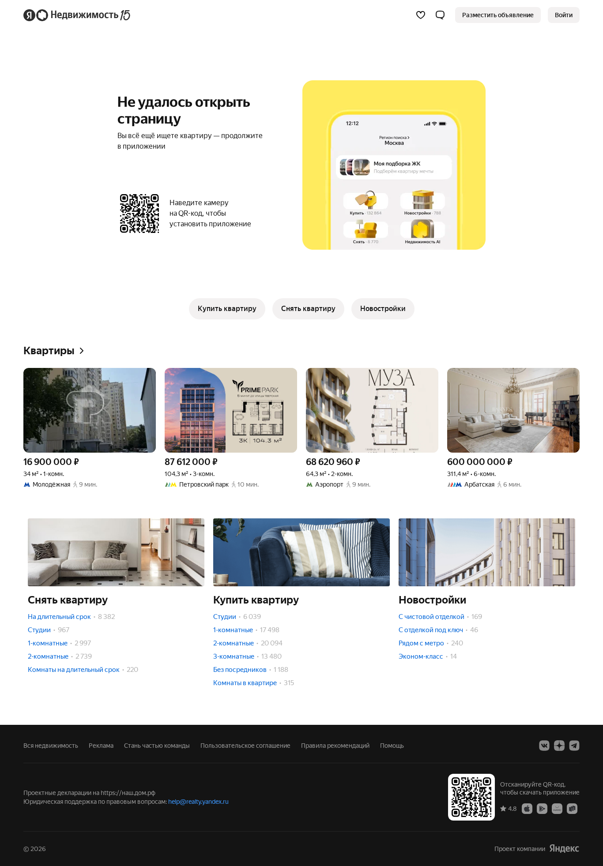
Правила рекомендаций (335, 745)
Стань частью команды (157, 745)
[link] (564, 15)
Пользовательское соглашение (245, 745)
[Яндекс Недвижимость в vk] (544, 745)
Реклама (101, 745)
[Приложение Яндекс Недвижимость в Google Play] (542, 808)
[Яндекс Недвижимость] (77, 15)
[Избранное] (421, 15)
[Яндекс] (564, 848)
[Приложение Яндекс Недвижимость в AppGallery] (557, 808)
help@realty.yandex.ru (198, 801)
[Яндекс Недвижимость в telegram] (574, 745)
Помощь (392, 745)
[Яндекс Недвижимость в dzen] (559, 745)
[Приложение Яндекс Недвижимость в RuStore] (572, 808)
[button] (440, 15)
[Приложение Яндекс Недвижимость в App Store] (527, 808)
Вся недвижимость (50, 745)
